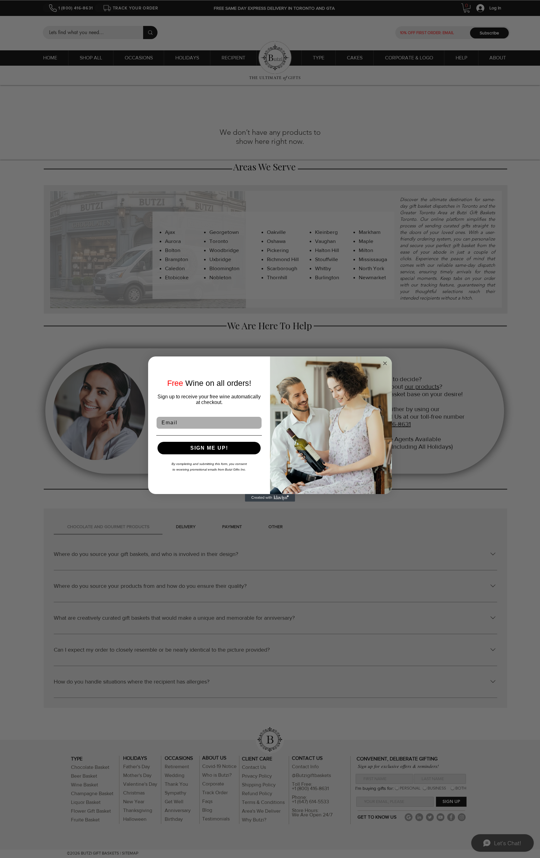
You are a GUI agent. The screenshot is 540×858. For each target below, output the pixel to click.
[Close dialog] (385, 363)
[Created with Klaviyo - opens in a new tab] (270, 498)
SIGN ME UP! (209, 448)
